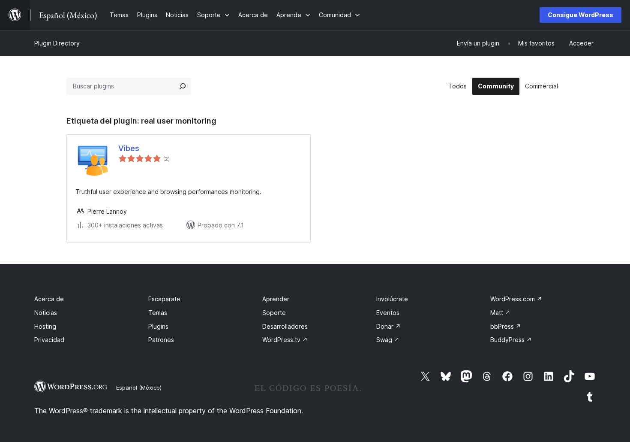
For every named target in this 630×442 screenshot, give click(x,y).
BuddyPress (511, 339)
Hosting (45, 326)
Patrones (161, 339)
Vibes (128, 148)
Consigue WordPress (580, 14)
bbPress (505, 326)
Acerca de (49, 299)
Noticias (45, 312)
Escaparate (164, 299)
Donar (388, 326)
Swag (387, 339)
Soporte (274, 312)
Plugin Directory (57, 43)
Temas (157, 312)
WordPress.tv (285, 339)
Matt (500, 312)
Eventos (387, 312)
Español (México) (139, 387)
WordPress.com (516, 299)
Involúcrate (392, 299)
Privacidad (49, 339)
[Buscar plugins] (182, 86)
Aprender (275, 299)
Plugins (158, 326)
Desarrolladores (285, 326)
